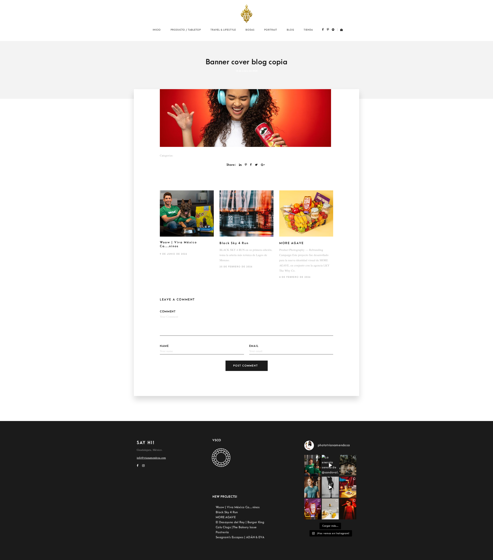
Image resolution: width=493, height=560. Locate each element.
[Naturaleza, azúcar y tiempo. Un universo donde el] (330, 508)
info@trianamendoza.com (151, 458)
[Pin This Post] (246, 165)
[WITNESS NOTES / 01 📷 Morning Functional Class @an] (312, 487)
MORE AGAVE (291, 243)
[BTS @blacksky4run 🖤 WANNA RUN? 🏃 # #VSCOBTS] (330, 487)
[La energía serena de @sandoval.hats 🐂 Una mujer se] (330, 465)
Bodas (250, 29)
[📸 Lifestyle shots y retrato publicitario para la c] (312, 465)
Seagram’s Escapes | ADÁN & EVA (240, 537)
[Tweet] (256, 165)
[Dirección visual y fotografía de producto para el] (312, 508)
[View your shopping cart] (340, 30)
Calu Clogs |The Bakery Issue (236, 527)
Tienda (308, 29)
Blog (290, 29)
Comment (168, 311)
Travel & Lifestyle (223, 29)
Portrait (270, 29)
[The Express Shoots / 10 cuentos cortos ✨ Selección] (348, 465)
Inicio (157, 29)
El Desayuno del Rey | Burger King (240, 522)
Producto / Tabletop (186, 29)
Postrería (222, 532)
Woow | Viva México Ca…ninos (238, 507)
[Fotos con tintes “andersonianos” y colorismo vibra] (348, 487)
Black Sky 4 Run (234, 243)
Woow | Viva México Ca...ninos (178, 244)
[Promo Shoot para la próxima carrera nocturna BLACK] (348, 508)
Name (164, 346)
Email (254, 346)
